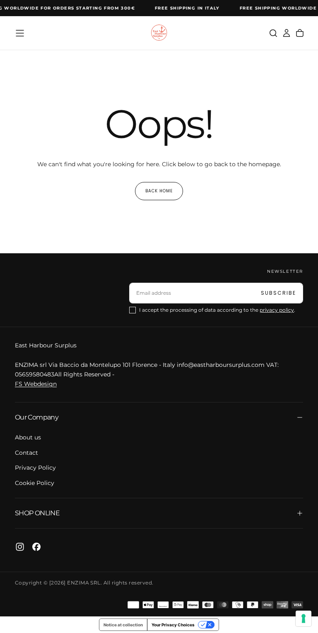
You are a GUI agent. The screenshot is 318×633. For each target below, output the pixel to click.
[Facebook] (36, 547)
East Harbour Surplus (46, 345)
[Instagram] (20, 547)
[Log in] (287, 33)
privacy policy (277, 310)
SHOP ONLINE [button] (37, 513)
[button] (20, 33)
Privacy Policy (35, 467)
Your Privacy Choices (173, 624)
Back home (159, 191)
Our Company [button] (36, 417)
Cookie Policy (34, 483)
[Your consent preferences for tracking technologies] (303, 618)
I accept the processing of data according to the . (217, 310)
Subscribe (278, 292)
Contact (26, 452)
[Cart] (300, 33)
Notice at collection (123, 624)
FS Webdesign (36, 384)
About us (28, 437)
